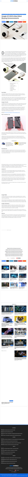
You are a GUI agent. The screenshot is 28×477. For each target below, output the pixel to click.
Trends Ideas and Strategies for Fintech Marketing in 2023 (12, 112)
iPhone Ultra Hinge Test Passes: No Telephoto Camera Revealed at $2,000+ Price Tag (22, 143)
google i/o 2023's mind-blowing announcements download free (14, 251)
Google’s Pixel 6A (13, 85)
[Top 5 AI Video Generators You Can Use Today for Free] (22, 267)
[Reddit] (15, 471)
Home (2, 475)
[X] (12, 471)
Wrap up (12, 90)
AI (6, 14)
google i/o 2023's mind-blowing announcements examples (14, 252)
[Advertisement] (14, 7)
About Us (5, 475)
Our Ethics (7, 475)
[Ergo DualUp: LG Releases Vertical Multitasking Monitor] (5, 284)
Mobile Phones (17, 14)
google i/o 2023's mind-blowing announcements (14, 248)
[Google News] (12, 258)
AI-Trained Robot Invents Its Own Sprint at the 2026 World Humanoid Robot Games (20, 336)
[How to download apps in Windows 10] (5, 267)
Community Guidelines (14, 475)
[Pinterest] (13, 471)
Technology (24, 14)
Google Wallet (12, 88)
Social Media (21, 14)
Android (8, 14)
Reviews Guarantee (23, 475)
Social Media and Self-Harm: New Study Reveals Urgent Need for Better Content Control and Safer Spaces (20, 359)
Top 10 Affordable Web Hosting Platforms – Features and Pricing (14, 287)
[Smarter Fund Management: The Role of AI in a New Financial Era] (5, 276)
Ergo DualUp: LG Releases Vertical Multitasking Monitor (5, 287)
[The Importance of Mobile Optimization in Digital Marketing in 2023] (14, 267)
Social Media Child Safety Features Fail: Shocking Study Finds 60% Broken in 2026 (20, 347)
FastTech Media (15, 474)
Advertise (26, 475)
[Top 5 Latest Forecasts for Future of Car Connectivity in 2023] (14, 276)
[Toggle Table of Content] (17, 83)
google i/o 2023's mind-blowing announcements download (14, 249)
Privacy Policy (18, 475)
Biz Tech (11, 14)
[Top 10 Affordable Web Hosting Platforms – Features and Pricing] (14, 284)
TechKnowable (6, 474)
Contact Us (10, 475)
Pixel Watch (12, 84)
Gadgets (14, 14)
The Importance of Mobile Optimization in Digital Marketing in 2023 (13, 271)
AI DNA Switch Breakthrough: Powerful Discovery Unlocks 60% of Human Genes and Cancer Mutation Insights (7, 336)
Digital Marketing (4, 14)
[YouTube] (14, 471)
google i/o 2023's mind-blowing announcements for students (14, 255)
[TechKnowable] (14, 1)
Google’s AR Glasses (13, 89)
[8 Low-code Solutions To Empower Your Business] (22, 284)
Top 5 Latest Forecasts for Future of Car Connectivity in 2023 (13, 279)
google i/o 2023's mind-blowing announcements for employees (14, 254)
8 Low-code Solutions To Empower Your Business (22, 287)
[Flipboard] (18, 258)
